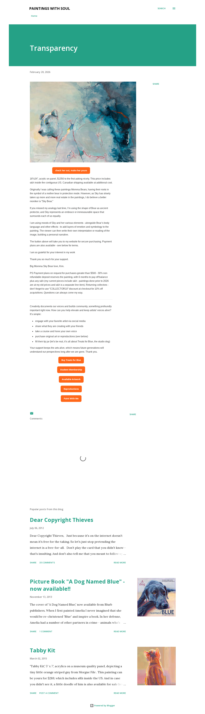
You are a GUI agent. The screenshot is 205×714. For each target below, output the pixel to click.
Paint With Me (71, 398)
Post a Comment (49, 693)
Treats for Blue (85, 341)
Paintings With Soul (49, 8)
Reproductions (71, 388)
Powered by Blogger (104, 705)
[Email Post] (31, 414)
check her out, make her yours (71, 170)
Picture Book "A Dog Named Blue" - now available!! (77, 585)
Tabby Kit (42, 650)
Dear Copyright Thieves (61, 520)
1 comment (45, 631)
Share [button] (156, 83)
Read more (120, 562)
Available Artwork (71, 379)
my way (78, 292)
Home (34, 15)
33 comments (47, 562)
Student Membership (71, 369)
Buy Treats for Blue (71, 360)
